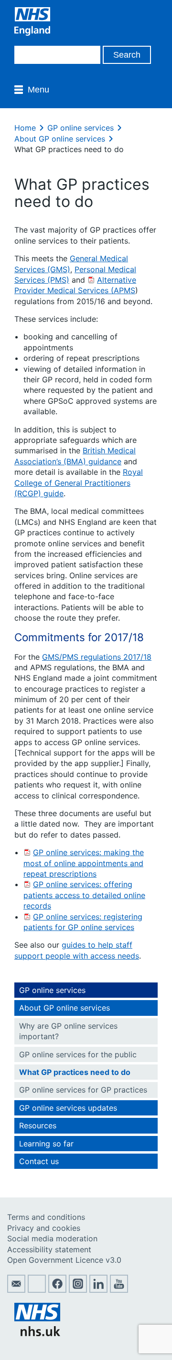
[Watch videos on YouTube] (119, 1290)
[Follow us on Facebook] (57, 1290)
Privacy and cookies (43, 1228)
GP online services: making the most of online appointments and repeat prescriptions (83, 863)
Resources (37, 1125)
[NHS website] (37, 1333)
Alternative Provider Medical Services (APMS (75, 285)
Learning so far (46, 1143)
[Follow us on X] (37, 1290)
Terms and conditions (46, 1217)
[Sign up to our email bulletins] (16, 1290)
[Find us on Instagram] (78, 1290)
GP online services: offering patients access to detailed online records (84, 894)
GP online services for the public (78, 1054)
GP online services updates (68, 1108)
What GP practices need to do (74, 1072)
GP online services (80, 128)
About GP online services (59, 138)
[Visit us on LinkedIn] (98, 1290)
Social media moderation (52, 1238)
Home (25, 128)
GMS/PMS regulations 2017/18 (96, 657)
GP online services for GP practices (83, 1089)
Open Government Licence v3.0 (64, 1260)
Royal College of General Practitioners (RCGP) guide (78, 482)
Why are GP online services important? (68, 1031)
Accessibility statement (49, 1249)
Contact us (39, 1161)
